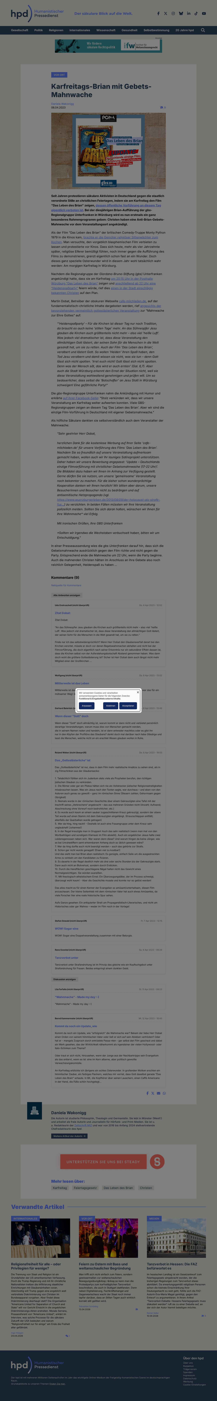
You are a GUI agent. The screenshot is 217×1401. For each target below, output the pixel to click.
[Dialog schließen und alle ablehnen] (138, 691)
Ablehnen (110, 705)
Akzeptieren (128, 705)
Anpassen (87, 705)
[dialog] (108, 700)
